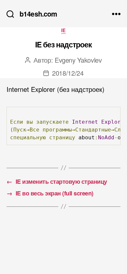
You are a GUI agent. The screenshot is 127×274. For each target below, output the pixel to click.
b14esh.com (38, 13)
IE (63, 30)
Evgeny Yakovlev (78, 60)
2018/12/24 (68, 73)
